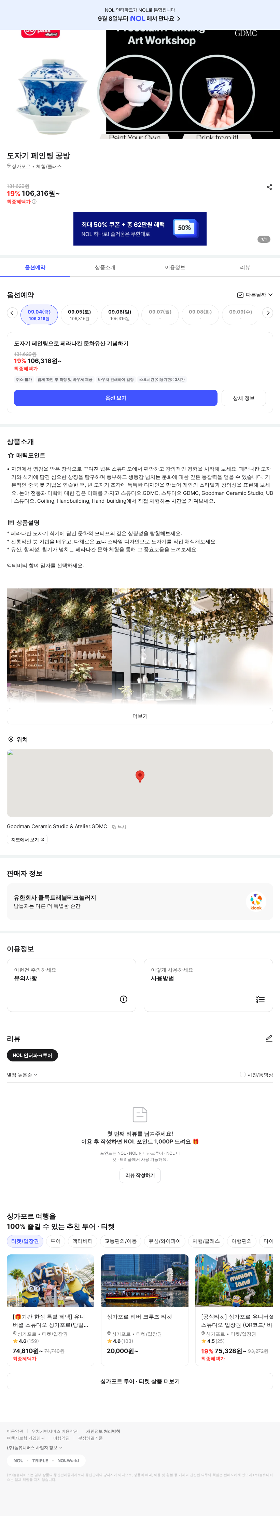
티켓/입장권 (25, 1241)
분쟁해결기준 (90, 1438)
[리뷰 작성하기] (269, 1038)
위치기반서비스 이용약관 (55, 1431)
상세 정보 (244, 398)
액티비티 (82, 1241)
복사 (121, 827)
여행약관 (61, 1438)
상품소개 (105, 267)
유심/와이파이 (165, 1241)
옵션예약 (35, 267)
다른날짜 (256, 294)
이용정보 (175, 267)
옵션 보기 (116, 397)
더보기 (140, 716)
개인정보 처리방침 (103, 1431)
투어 (56, 1241)
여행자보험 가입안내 (26, 1438)
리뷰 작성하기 (140, 1175)
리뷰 (245, 267)
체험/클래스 (206, 1241)
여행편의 (242, 1241)
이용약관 (15, 1431)
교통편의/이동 (120, 1241)
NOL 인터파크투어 (32, 1055)
